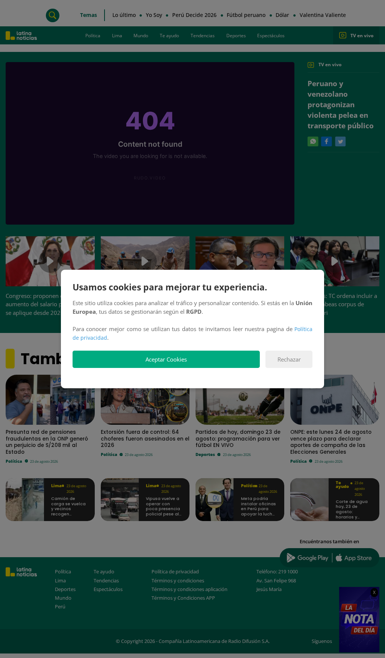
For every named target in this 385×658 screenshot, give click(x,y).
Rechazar (289, 359)
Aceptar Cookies (166, 359)
